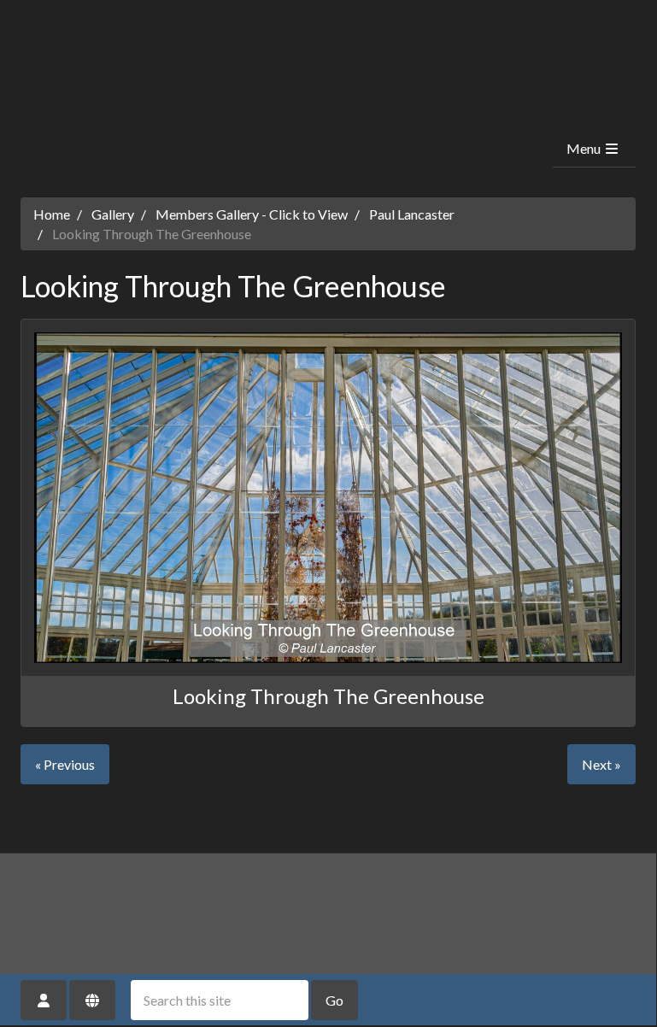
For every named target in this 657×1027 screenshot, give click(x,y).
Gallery (112, 214)
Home (51, 214)
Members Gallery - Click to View (251, 214)
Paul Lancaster (412, 214)
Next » (601, 764)
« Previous (65, 764)
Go (334, 1000)
